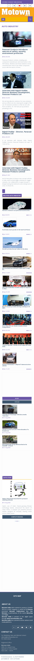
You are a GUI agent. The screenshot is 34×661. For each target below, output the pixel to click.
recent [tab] (17, 398)
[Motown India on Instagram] (24, 5)
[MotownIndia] (17, 12)
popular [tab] (17, 402)
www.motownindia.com (14, 618)
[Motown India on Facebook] (9, 5)
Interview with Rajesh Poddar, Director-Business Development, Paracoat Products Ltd (16, 92)
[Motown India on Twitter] (14, 5)
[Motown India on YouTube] (19, 5)
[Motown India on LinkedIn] (30, 5)
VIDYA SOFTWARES (15, 659)
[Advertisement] (17, 384)
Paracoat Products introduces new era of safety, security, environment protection (15, 51)
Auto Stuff (7, 478)
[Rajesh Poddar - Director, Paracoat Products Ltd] (17, 121)
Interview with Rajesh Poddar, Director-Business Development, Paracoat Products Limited (16, 170)
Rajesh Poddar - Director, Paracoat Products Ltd (17, 133)
